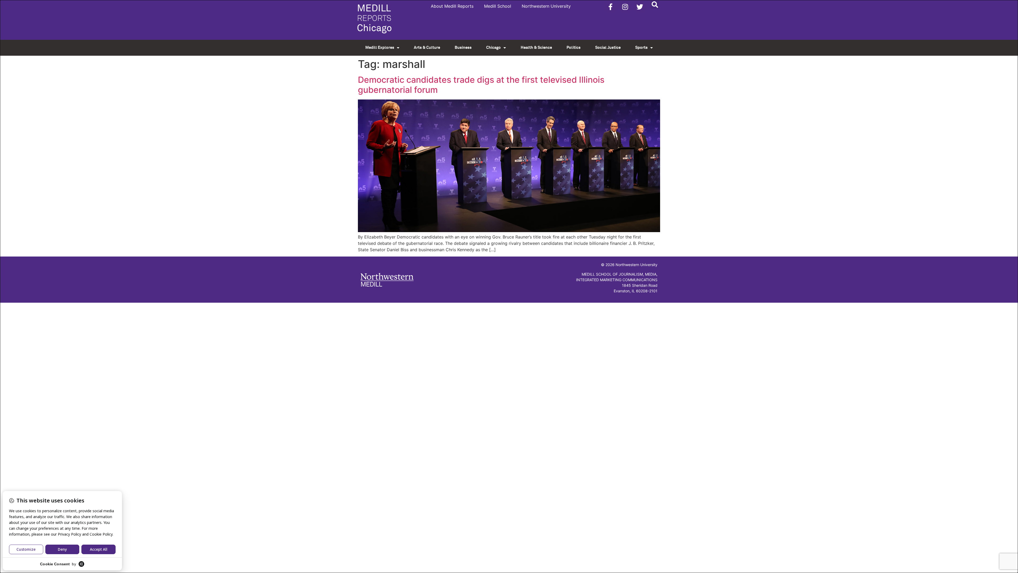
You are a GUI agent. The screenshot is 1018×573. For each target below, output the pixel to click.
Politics (574, 48)
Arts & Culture (427, 48)
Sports (641, 48)
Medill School (497, 6)
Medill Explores (379, 48)
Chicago (493, 48)
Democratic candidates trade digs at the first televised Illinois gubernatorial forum (481, 85)
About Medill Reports (452, 6)
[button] (654, 4)
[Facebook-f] (610, 6)
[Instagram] (625, 6)
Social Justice (608, 48)
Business (463, 48)
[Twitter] (639, 6)
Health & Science (536, 48)
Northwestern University (546, 6)
